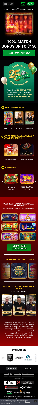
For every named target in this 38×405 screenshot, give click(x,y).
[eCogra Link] (26, 387)
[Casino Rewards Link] (10, 392)
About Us (6, 374)
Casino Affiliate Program (28, 376)
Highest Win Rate (19, 378)
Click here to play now (19, 53)
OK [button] (35, 401)
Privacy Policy (17, 374)
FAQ (11, 374)
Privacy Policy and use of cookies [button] (15, 402)
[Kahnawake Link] (11, 387)
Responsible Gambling (28, 374)
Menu (27, 368)
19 (18, 382)
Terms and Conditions (15, 376)
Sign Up (30, 4)
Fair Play (6, 376)
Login (23, 4)
